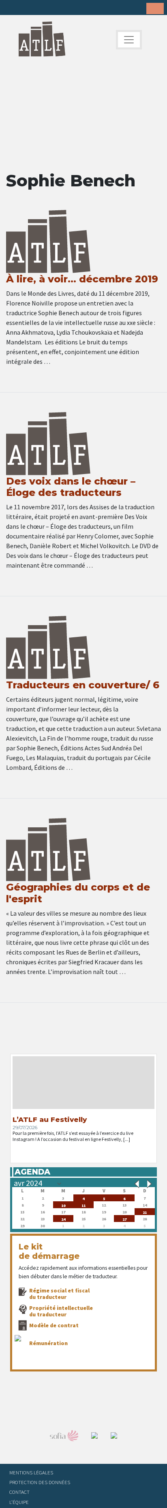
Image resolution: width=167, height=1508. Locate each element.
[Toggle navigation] (129, 39)
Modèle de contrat (54, 1325)
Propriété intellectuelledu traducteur (61, 1311)
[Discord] (75, 8)
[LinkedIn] (37, 8)
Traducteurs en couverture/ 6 (82, 685)
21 (145, 1211)
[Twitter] (24, 8)
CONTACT (19, 1492)
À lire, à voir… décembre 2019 (82, 279)
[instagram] (49, 8)
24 (63, 1218)
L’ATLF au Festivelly (50, 1119)
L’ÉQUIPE (19, 1502)
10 (63, 1205)
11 (83, 1205)
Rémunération (48, 1343)
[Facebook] (12, 8)
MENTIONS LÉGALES (31, 1472)
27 (124, 1218)
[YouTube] (62, 8)
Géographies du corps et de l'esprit (78, 893)
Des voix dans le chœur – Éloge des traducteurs (70, 487)
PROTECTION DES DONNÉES (39, 1482)
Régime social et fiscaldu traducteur (59, 1294)
